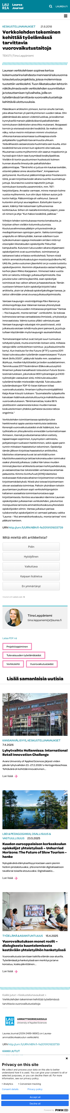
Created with (12, 597)
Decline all (35, 1103)
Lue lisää (7, 776)
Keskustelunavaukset (18, 26)
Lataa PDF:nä (9, 638)
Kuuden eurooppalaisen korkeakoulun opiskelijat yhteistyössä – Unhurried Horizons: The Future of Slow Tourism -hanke (34, 850)
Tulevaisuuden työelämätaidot (24, 655)
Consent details (10, 1089)
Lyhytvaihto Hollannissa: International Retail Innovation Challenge (35, 752)
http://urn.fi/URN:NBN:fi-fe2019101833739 (36, 527)
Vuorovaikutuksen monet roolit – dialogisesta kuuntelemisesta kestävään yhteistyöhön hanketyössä (34, 945)
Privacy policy (35, 1089)
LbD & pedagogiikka (16, 834)
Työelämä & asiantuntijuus (22, 936)
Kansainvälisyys (14, 740)
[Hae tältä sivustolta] (50, 6)
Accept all (35, 1097)
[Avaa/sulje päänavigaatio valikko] (65, 16)
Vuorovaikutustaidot (42, 664)
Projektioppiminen (17, 646)
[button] (31, 547)
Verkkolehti (13, 664)
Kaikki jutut (11, 1051)
